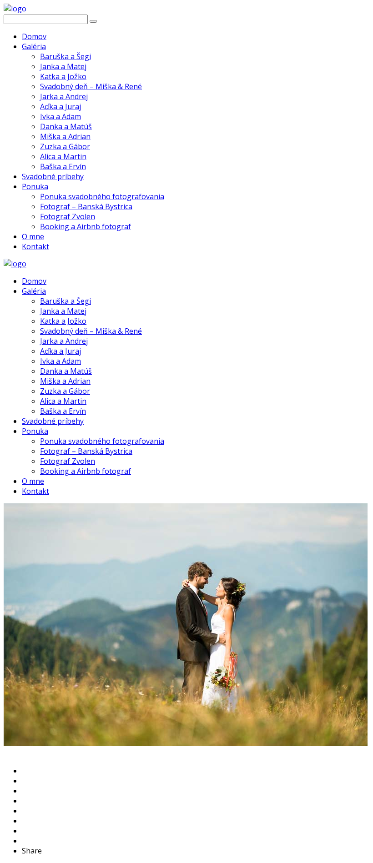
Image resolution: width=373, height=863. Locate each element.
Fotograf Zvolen (67, 216)
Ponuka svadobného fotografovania (102, 196)
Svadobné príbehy (53, 176)
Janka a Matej (63, 66)
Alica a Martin (63, 156)
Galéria (34, 46)
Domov (34, 36)
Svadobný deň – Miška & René (91, 86)
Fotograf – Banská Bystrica (86, 206)
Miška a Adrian (65, 136)
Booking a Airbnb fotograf (85, 226)
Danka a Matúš (66, 126)
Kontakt (35, 246)
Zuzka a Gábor (65, 146)
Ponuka (35, 186)
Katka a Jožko (63, 76)
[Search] (93, 21)
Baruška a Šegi (65, 56)
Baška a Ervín (63, 166)
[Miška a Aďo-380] (186, 743)
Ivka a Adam (60, 116)
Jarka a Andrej (64, 96)
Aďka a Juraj (60, 106)
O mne (33, 236)
